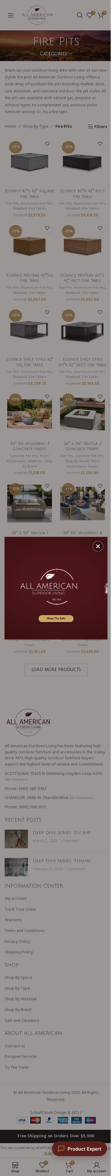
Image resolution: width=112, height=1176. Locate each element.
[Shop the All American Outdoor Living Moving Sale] (56, 588)
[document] (56, 588)
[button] (98, 546)
